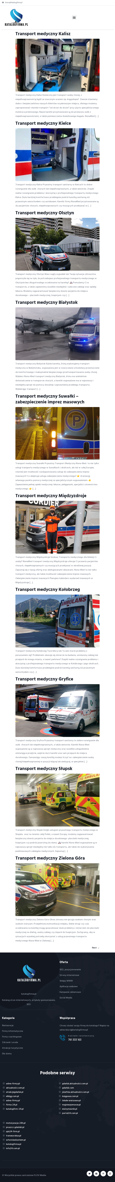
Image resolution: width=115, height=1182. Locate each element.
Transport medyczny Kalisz (43, 33)
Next (96, 947)
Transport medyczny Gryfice (44, 678)
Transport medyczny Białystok (46, 302)
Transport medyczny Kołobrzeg (47, 589)
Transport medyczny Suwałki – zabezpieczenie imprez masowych (49, 399)
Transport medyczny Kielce (43, 123)
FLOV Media (40, 1175)
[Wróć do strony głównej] (16, 17)
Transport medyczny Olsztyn (44, 212)
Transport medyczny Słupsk (43, 768)
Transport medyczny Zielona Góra (50, 858)
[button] (74, 17)
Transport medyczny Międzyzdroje (50, 495)
